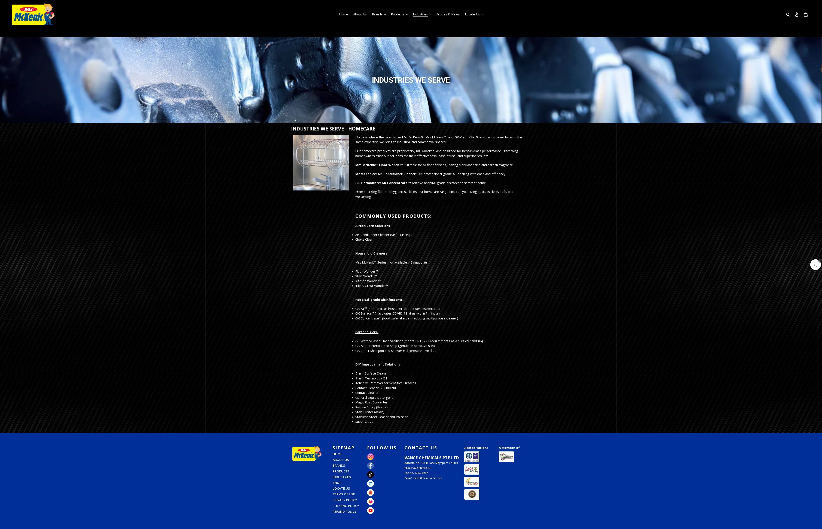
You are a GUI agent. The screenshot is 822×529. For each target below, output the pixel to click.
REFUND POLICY (344, 511)
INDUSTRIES (342, 477)
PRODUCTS (341, 471)
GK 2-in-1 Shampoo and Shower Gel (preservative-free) (396, 350)
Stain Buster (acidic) (369, 412)
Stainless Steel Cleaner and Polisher (381, 417)
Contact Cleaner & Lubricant (375, 388)
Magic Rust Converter (371, 402)
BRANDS (339, 465)
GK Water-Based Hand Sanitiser (379, 341)
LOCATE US (341, 488)
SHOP (337, 482)
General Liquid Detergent (374, 397)
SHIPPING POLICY (346, 506)
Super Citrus (364, 421)
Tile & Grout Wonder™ (371, 285)
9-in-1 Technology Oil (371, 378)
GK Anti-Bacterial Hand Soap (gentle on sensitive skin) (395, 345)
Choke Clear (364, 239)
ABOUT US (341, 459)
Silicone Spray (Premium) (373, 407)
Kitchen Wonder (367, 281)
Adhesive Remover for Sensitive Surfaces (385, 383)
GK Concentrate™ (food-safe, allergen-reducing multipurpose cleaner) (406, 318)
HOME (337, 454)
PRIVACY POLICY (345, 500)
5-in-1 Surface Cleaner (371, 373)
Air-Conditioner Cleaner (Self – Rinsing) (383, 234)
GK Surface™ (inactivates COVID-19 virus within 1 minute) (397, 313)
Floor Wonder (365, 271)
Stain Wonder (365, 276)
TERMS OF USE (344, 494)
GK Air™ (361, 308)
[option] (411, 80)
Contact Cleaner (367, 392)
